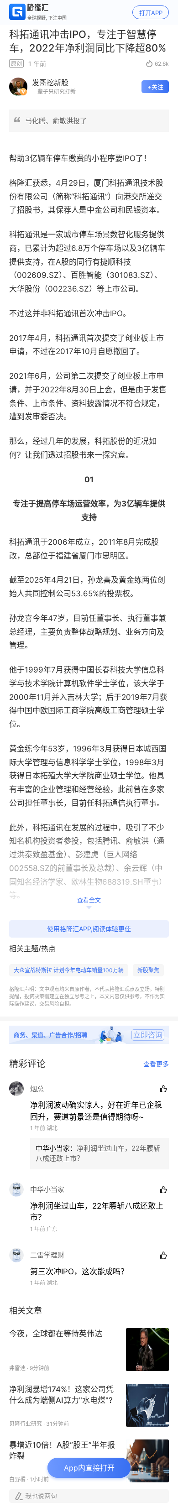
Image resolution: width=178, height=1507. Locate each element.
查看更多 (156, 1064)
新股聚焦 (148, 970)
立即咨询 (147, 1034)
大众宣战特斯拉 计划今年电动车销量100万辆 (69, 970)
